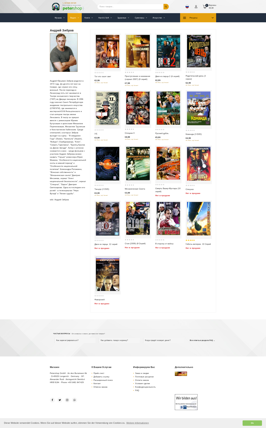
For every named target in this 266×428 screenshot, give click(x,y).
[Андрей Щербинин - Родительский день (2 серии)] (198, 51)
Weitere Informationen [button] (137, 423)
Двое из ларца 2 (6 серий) (167, 76)
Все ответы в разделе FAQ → (202, 340)
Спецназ (190, 189)
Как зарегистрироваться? (67, 340)
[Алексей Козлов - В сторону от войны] (168, 218)
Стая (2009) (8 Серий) (135, 243)
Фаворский (99, 299)
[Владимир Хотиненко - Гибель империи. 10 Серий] (198, 218)
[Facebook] (52, 400)
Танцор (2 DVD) (101, 189)
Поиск (166, 6)
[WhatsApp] (74, 400)
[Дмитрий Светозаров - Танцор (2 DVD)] (107, 164)
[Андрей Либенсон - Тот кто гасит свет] (107, 51)
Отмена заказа (101, 387)
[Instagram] (67, 400)
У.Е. (96, 134)
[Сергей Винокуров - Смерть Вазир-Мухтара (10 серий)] (168, 163)
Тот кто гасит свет (102, 76)
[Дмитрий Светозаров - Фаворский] (107, 274)
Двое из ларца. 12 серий (105, 244)
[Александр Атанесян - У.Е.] (107, 108)
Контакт (97, 383)
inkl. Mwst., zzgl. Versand (101, 82)
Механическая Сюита (135, 189)
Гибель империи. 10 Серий (198, 244)
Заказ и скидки (142, 373)
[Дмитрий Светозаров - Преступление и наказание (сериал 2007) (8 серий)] (138, 51)
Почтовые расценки (144, 377)
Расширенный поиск (103, 380)
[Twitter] (59, 400)
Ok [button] (252, 423)
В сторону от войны (164, 244)
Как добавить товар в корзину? (114, 340)
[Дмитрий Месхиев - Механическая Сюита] (138, 163)
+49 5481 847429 (70, 3)
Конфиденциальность (145, 387)
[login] (196, 6)
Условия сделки (142, 383)
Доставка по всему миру (72, 5)
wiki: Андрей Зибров (59, 199)
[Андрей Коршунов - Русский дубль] (168, 108)
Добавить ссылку (101, 377)
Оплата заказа (142, 380)
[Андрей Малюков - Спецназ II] (138, 107)
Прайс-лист (99, 373)
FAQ (137, 390)
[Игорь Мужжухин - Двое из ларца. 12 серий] (107, 219)
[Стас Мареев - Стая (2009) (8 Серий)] (138, 218)
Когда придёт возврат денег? (158, 340)
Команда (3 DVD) (194, 134)
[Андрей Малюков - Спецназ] (198, 164)
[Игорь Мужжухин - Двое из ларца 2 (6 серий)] (168, 51)
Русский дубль (162, 133)
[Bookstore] (68, 7)
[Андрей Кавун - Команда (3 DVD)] (198, 108)
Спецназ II (130, 133)
